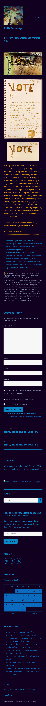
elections (24, 276)
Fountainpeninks (9, 287)
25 (34, 605)
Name (7, 358)
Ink (19, 278)
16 (23, 600)
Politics (22, 278)
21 (12, 605)
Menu (39, 18)
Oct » (34, 614)
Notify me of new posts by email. (17, 404)
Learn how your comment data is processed (22, 416)
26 (40, 605)
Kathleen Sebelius (10, 291)
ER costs (11, 285)
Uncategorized (9, 280)
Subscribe (10, 541)
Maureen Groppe (23, 291)
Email (7, 369)
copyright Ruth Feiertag (12, 276)
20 (6, 605)
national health (9, 294)
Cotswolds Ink (27, 282)
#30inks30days (25, 280)
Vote (36, 298)
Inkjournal (26, 289)
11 (34, 596)
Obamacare (30, 294)
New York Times (20, 294)
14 (12, 600)
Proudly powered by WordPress (26, 702)
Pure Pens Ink (23, 296)
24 (28, 605)
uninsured (22, 298)
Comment (8, 326)
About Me (8, 695)
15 (17, 600)
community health (15, 282)
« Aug (11, 614)
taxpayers (7, 298)
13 (6, 600)
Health (6, 278)
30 (23, 609)
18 (34, 600)
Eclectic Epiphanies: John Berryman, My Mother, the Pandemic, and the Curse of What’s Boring (23, 671)
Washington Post (14, 300)
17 (28, 600)
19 (40, 600)
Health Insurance (9, 289)
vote (16, 280)
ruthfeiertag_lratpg (13, 273)
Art (38, 273)
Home (6, 684)
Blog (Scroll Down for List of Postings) (20, 690)
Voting (6, 300)
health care (35, 287)
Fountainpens (20, 287)
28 (12, 609)
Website (7, 379)
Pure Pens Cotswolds (11, 296)
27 (6, 609)
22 (17, 605)
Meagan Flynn (34, 291)
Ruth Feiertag (13, 28)
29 (17, 609)
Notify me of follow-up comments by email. (21, 399)
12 (40, 596)
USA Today (30, 298)
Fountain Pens (33, 276)
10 (29, 596)
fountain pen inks (21, 285)
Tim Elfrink (14, 298)
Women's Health (26, 300)
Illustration (19, 289)
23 (23, 605)
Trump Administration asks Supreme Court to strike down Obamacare (24, 247)
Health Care (13, 278)
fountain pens (32, 285)
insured (33, 289)
